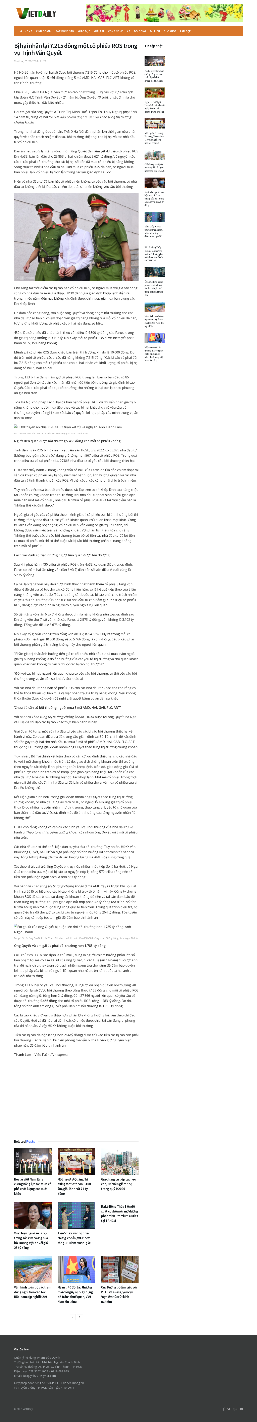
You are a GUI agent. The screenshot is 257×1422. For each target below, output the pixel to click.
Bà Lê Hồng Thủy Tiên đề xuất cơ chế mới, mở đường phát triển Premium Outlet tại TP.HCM (119, 1213)
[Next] (80, 1317)
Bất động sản (65, 31)
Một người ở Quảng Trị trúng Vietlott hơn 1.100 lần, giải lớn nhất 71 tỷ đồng (74, 1186)
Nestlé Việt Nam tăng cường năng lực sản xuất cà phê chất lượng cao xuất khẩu (32, 1186)
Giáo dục (84, 31)
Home (28, 31)
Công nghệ (115, 31)
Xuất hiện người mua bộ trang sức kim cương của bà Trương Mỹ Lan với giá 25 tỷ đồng (31, 1240)
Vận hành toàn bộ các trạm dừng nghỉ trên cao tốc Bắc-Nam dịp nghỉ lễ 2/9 (32, 1292)
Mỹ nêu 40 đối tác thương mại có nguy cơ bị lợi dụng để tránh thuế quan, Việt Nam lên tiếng (75, 1294)
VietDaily (28, 1409)
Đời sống (140, 31)
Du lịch (155, 31)
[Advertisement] (76, 1095)
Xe (128, 31)
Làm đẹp (185, 31)
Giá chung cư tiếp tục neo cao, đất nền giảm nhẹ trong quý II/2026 (118, 1184)
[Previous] (73, 1317)
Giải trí (99, 31)
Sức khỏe (170, 31)
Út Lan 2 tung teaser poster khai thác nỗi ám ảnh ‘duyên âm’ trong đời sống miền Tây (154, 288)
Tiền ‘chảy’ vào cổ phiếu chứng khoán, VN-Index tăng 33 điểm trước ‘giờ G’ (75, 1238)
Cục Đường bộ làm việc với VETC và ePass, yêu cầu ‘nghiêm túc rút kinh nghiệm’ (119, 1294)
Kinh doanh (44, 31)
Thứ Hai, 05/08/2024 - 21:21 (30, 61)
